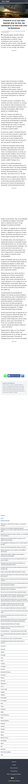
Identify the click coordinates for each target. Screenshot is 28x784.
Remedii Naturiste (5, 714)
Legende (3, 692)
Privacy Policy (14, 771)
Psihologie (3, 709)
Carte (2, 657)
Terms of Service (14, 768)
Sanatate (3, 726)
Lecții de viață (4, 689)
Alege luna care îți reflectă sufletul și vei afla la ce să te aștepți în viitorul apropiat (13, 539)
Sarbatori (3, 729)
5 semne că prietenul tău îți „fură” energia (10, 623)
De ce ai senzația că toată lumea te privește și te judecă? (13, 607)
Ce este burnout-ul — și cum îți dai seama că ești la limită (14, 631)
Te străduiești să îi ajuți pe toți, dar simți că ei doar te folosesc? (12, 642)
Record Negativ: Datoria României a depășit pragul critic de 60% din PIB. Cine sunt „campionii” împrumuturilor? (14, 595)
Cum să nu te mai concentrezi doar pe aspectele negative (14, 592)
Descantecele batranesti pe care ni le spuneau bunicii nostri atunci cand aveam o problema (14, 584)
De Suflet (3, 669)
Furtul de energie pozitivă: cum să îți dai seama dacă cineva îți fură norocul (14, 575)
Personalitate (4, 700)
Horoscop (3, 680)
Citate (2, 660)
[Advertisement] (14, 65)
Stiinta (2, 743)
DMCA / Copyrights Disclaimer (14, 774)
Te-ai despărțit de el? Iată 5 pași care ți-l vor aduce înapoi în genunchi (14, 543)
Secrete (2, 732)
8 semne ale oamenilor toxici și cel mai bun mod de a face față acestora (14, 616)
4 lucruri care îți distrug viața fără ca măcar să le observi (13, 547)
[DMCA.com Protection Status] (14, 778)
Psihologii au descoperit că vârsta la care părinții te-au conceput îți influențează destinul (13, 564)
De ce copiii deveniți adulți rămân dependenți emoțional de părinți (14, 634)
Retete (2, 717)
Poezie (2, 706)
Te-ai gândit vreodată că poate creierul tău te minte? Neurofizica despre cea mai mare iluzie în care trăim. (12, 604)
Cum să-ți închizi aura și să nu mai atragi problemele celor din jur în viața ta (14, 559)
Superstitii (3, 749)
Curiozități (3, 666)
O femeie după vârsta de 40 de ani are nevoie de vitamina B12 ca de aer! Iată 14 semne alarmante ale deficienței (13, 620)
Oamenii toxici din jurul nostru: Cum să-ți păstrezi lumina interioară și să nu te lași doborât (14, 588)
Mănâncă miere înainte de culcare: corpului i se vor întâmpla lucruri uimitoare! (14, 535)
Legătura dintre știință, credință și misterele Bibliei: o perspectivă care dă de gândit (13, 555)
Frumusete (3, 674)
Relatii (2, 712)
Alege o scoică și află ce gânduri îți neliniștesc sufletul (13, 571)
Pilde (2, 703)
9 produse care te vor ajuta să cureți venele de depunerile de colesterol (14, 579)
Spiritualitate (3, 740)
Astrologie (3, 655)
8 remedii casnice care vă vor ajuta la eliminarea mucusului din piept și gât (14, 568)
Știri (2, 746)
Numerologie (4, 697)
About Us (14, 761)
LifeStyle (3, 694)
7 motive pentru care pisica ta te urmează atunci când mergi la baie (14, 611)
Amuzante (3, 649)
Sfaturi (2, 734)
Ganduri (2, 677)
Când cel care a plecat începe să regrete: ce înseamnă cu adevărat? (13, 524)
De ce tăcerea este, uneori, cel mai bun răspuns (11, 638)
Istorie (2, 686)
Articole (2, 652)
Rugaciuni (3, 723)
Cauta (2, 518)
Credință (3, 663)
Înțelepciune (3, 683)
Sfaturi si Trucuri (4, 737)
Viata (2, 754)
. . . (26, 1)
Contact (14, 764)
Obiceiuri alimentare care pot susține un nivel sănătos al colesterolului (13, 550)
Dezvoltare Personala (5, 672)
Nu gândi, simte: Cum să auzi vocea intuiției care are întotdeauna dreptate (12, 627)
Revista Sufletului (5, 720)
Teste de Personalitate (6, 752)
